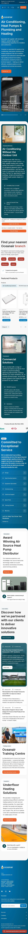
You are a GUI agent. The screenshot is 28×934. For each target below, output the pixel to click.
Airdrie (13, 264)
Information (4, 918)
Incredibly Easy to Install (13, 185)
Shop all (4, 327)
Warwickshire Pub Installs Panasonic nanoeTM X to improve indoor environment (13, 693)
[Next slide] (25, 114)
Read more (5, 109)
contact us (22, 847)
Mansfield (12, 259)
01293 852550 (9, 882)
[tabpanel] (14, 309)
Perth (3, 259)
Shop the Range (14, 231)
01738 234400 (8, 883)
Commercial (22, 2)
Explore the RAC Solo (14, 224)
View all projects (6, 637)
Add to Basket (6, 320)
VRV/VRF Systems (11, 387)
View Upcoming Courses (10, 772)
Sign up (23, 905)
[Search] (8, 7)
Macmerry (5, 264)
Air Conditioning (7, 79)
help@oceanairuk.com (6, 874)
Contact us (5, 71)
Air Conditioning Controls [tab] (9, 285)
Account (23, 7)
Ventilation (9, 404)
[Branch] (18, 7)
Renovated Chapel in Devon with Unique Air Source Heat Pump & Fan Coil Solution (13, 711)
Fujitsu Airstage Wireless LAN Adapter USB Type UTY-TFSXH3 (8, 313)
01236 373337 (8, 886)
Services (3, 912)
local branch (15, 847)
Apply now (6, 3)
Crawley (21, 259)
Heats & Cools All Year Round (12, 203)
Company (3, 915)
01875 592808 (10, 885)
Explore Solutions (8, 819)
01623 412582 (10, 881)
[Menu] (5, 7)
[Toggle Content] (24, 472)
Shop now (6, 572)
